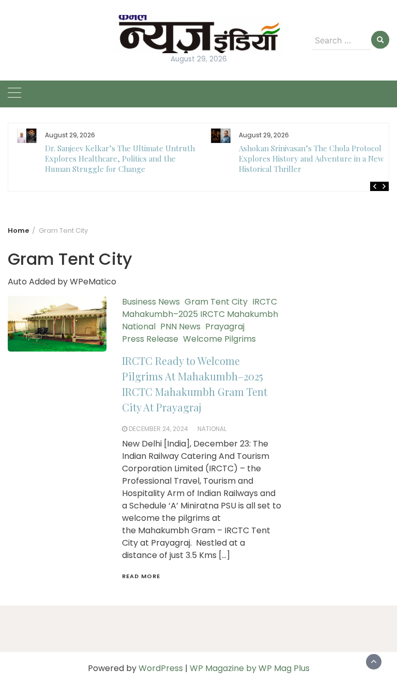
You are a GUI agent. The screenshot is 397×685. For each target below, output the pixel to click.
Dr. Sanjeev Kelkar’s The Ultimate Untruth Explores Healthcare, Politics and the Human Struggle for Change (120, 158)
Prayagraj (225, 326)
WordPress (161, 668)
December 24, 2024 (158, 428)
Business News (151, 302)
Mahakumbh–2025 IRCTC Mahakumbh (200, 314)
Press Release (150, 339)
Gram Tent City (216, 302)
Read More (141, 576)
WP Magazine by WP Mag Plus (250, 668)
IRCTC (264, 302)
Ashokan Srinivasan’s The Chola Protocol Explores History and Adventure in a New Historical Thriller (311, 158)
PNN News (180, 326)
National (139, 326)
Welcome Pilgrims (219, 339)
